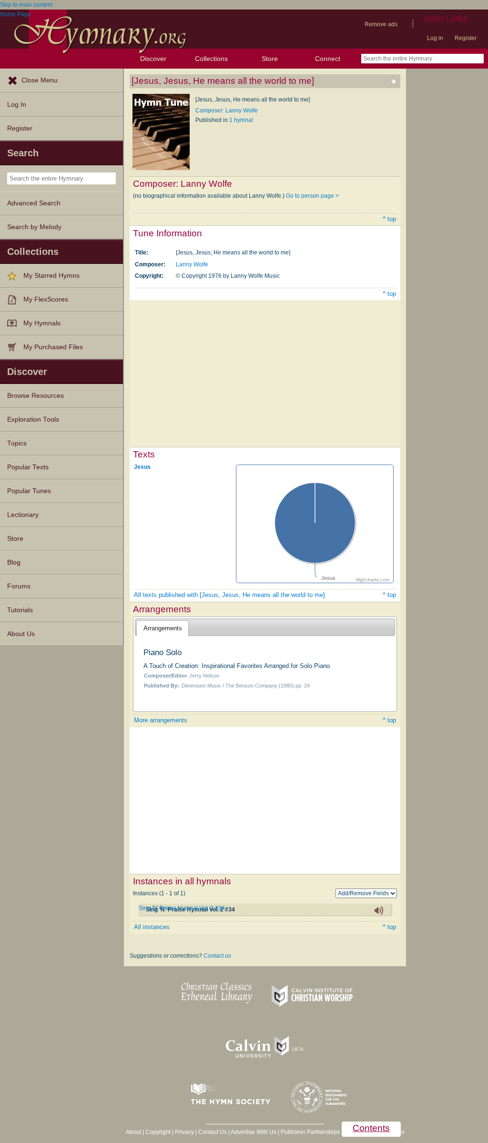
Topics (17, 443)
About (133, 1132)
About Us (21, 633)
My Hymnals (42, 323)
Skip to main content (26, 4)
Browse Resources (35, 395)
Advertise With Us (253, 1132)
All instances (152, 927)
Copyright (158, 1132)
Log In (16, 104)
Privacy (184, 1132)
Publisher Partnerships (310, 1132)
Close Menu (39, 80)
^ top (389, 219)
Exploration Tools (33, 419)
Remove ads (381, 24)
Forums (18, 586)
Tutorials (20, 610)
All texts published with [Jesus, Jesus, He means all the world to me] (229, 594)
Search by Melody (34, 227)
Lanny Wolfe (192, 264)
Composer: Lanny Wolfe (226, 110)
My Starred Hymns (51, 275)
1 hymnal (241, 120)
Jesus (142, 466)
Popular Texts (28, 467)
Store (270, 58)
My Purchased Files (53, 347)
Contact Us (212, 1132)
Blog (13, 562)
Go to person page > (312, 195)
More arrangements (160, 720)
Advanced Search (34, 203)
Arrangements (162, 628)
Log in (435, 38)
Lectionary (23, 514)
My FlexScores (45, 299)
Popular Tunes (29, 491)
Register (466, 38)
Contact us (217, 955)
